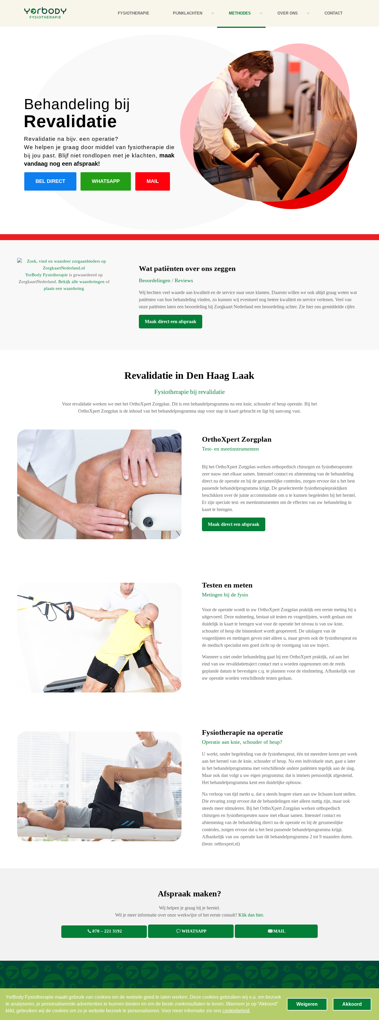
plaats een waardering (64, 288)
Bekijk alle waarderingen (81, 281)
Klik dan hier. (251, 914)
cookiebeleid (235, 1010)
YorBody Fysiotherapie (46, 274)
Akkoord (352, 1004)
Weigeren (307, 1004)
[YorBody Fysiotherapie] (45, 13)
